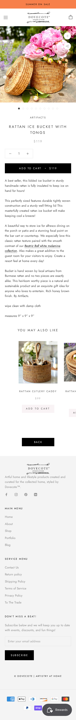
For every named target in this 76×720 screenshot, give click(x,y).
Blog (8, 545)
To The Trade (13, 602)
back (38, 442)
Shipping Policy (15, 581)
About (9, 524)
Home (9, 517)
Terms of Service (15, 588)
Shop (8, 531)
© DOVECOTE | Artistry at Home (38, 676)
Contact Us (12, 567)
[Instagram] (16, 494)
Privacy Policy (13, 595)
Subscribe (19, 655)
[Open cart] (70, 17)
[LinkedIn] (35, 494)
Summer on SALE (38, 4)
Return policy (13, 574)
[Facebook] (6, 494)
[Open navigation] (6, 17)
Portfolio (10, 538)
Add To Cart (38, 408)
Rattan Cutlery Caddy (38, 391)
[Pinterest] (25, 494)
